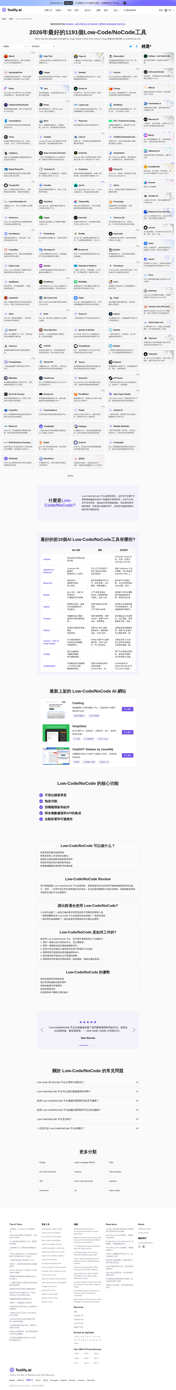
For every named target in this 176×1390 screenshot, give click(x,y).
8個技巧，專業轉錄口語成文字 (20, 1302)
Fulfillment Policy (144, 1229)
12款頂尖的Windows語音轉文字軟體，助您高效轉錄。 (22, 1320)
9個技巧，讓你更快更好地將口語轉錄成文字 (23, 1265)
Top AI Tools (78, 1323)
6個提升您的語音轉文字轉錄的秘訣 (22, 1288)
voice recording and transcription (54, 1282)
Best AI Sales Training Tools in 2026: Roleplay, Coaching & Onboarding (88, 1300)
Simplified (79, 726)
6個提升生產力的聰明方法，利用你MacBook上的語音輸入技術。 (22, 1293)
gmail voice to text (48, 1290)
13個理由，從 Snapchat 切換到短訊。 (22, 1230)
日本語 (45, 1380)
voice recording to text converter (54, 1267)
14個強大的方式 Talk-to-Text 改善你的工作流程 (22, 1313)
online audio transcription (51, 1232)
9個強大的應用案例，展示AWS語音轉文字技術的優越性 (23, 1332)
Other (76, 1343)
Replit (46, 595)
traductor (113, 1181)
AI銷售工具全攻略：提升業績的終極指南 (119, 1286)
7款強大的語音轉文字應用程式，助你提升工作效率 (23, 1236)
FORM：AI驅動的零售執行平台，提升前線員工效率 (119, 1255)
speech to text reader (50, 1294)
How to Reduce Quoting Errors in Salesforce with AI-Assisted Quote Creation (86, 1261)
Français (81, 1380)
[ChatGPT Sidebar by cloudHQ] (56, 756)
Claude (47, 559)
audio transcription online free (53, 1248)
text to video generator (83, 1181)
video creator (114, 1190)
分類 (69, 10)
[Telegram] (143, 1246)
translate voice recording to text (53, 1271)
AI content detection (47, 1172)
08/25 (76, 1358)
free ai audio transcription (51, 1240)
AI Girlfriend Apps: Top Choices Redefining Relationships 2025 (86, 1253)
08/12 (96, 1363)
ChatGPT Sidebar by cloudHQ (92, 749)
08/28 (76, 1353)
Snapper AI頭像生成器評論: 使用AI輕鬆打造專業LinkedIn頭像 (120, 1230)
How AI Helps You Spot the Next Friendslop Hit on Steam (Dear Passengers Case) (86, 1275)
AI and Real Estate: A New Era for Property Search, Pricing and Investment (86, 1293)
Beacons (47, 583)
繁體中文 (29, 1380)
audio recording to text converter (54, 1278)
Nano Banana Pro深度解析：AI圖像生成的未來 (119, 1236)
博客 (75, 1311)
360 (41, 1181)
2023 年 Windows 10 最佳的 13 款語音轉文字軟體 (23, 1271)
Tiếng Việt (90, 1380)
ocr (75, 1190)
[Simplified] (56, 733)
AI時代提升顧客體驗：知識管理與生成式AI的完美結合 (119, 1261)
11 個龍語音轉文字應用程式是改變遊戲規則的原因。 (23, 1283)
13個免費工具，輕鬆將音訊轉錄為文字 (23, 1248)
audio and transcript (49, 1259)
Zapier (46, 607)
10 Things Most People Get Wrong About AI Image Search (87, 1247)
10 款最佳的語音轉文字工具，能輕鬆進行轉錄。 (23, 1242)
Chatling (78, 703)
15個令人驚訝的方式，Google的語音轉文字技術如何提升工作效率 (23, 1255)
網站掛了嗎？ (79, 1327)
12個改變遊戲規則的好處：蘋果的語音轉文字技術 (23, 1326)
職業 (98, 10)
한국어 (38, 1380)
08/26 (96, 1353)
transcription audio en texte (52, 1229)
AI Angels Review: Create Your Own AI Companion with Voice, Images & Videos (87, 1284)
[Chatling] (56, 709)
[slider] (88, 1021)
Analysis (78, 1172)
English (12, 1380)
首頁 (4, 19)
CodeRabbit (49, 666)
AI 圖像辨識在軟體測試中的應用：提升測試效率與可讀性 (119, 1279)
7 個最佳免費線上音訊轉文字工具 (21, 1260)
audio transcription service (52, 1244)
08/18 (96, 1358)
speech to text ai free (50, 1298)
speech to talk (47, 1301)
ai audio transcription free (51, 1263)
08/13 (86, 1363)
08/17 (76, 1363)
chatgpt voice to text (49, 1286)
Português (54, 1380)
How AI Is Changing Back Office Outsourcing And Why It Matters (86, 1268)
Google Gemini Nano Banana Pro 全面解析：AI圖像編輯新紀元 (119, 1242)
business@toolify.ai (145, 1243)
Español (64, 1380)
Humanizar (44, 1190)
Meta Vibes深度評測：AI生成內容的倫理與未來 (119, 1273)
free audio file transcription (52, 1236)
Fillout (46, 630)
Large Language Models (84, 1162)
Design (42, 1162)
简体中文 (20, 1380)
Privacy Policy (143, 1232)
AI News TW (78, 1315)
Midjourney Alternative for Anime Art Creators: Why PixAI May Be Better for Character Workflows (87, 1239)
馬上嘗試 (127, 709)
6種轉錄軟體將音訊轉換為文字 (20, 1299)
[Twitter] (139, 1246)
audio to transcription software (53, 1255)
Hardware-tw (79, 1319)
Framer (47, 618)
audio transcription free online (53, 1252)
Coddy (46, 654)
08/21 (86, 1358)
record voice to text (49, 1275)
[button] (42, 1030)
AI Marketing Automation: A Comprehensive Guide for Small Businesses (86, 1231)
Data (111, 1162)
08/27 (86, 1353)
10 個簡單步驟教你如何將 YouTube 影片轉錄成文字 (22, 1338)
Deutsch (72, 1380)
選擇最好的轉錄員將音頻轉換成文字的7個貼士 (22, 1277)
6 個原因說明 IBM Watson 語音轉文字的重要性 (23, 1307)
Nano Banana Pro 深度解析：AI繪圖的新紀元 (119, 1248)
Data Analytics (115, 1172)
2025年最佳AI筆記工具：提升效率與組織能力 (119, 1267)
